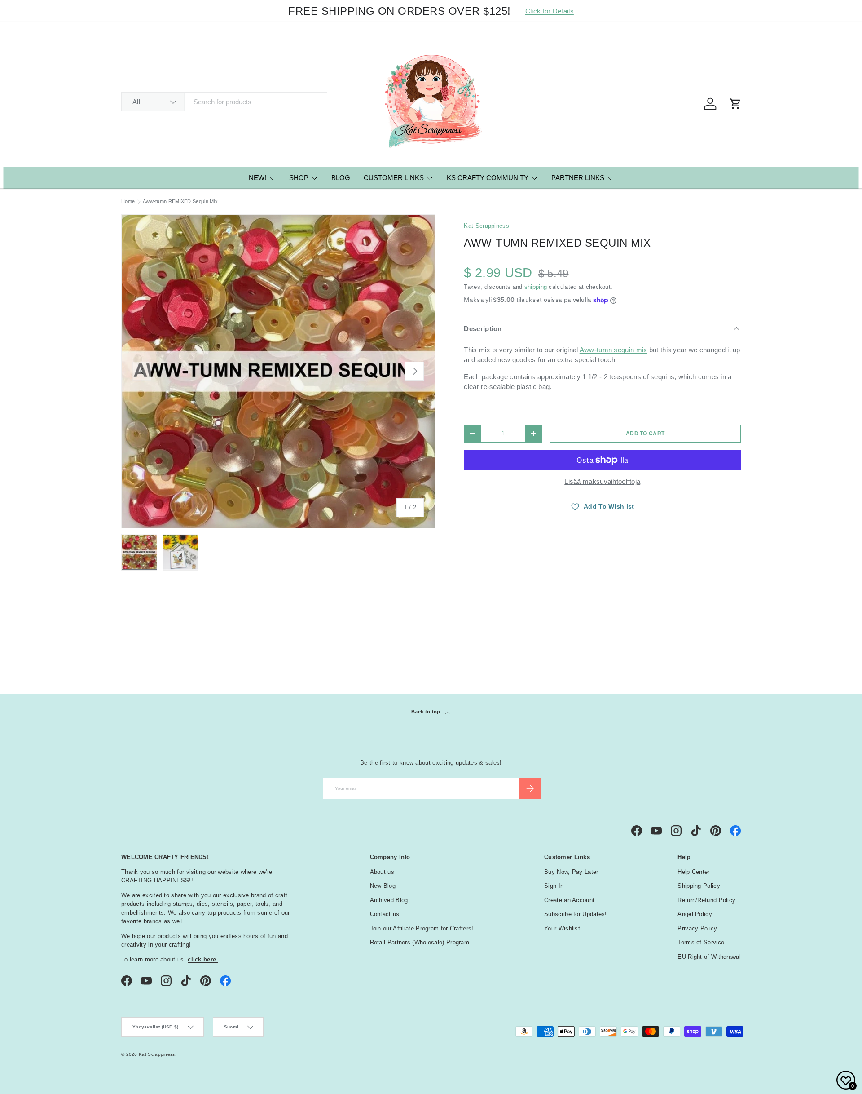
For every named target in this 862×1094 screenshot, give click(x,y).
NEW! (257, 178)
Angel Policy (694, 914)
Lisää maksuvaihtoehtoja (602, 481)
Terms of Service (700, 942)
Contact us (385, 914)
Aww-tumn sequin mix (613, 350)
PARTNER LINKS (577, 178)
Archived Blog (389, 900)
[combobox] (224, 102)
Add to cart (645, 433)
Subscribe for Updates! (575, 914)
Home (128, 201)
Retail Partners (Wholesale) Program (420, 942)
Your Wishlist (562, 928)
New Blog (383, 885)
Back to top (426, 711)
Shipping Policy (698, 885)
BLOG (340, 178)
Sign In (553, 885)
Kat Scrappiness (486, 225)
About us (382, 871)
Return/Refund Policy (706, 900)
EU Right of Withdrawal (709, 956)
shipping (535, 286)
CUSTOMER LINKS (394, 178)
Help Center (693, 871)
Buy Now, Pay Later (571, 871)
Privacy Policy (697, 928)
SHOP (298, 178)
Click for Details (549, 11)
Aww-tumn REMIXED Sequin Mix (180, 201)
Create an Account (569, 900)
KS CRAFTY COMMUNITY (487, 178)
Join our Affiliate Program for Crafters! (422, 928)
